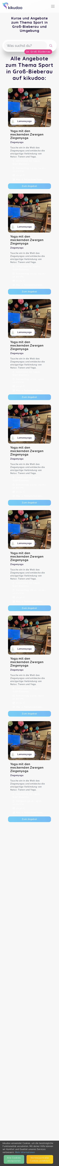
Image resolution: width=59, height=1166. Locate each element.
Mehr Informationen (25, 1152)
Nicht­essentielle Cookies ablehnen (40, 1159)
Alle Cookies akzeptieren (14, 1159)
